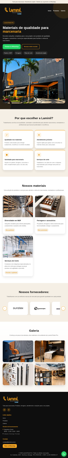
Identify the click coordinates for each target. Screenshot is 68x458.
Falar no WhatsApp (9, 446)
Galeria (63, 10)
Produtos (56, 10)
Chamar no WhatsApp (12, 46)
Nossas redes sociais (30, 46)
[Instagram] (4, 409)
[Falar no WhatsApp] (64, 454)
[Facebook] (8, 409)
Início (49, 10)
